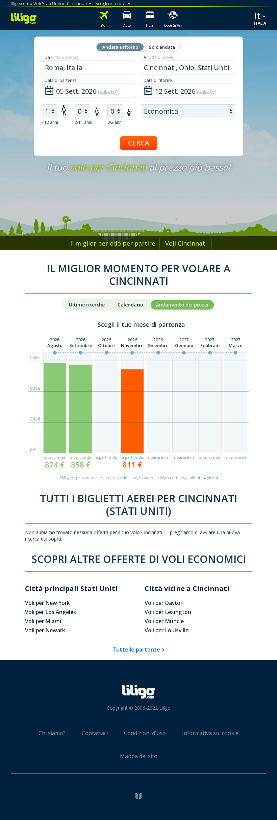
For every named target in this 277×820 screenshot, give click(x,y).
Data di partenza (61, 80)
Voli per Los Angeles (50, 612)
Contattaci (95, 733)
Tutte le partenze (136, 649)
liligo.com (20, 3)
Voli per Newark (45, 630)
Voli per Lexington (168, 612)
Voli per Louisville (166, 630)
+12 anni (50, 122)
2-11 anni (83, 122)
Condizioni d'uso (145, 733)
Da (61, 57)
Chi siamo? (52, 733)
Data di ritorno (158, 80)
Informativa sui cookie (210, 733)
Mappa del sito (138, 756)
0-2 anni (115, 122)
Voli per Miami (43, 621)
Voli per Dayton (164, 603)
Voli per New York (47, 603)
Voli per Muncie (164, 621)
